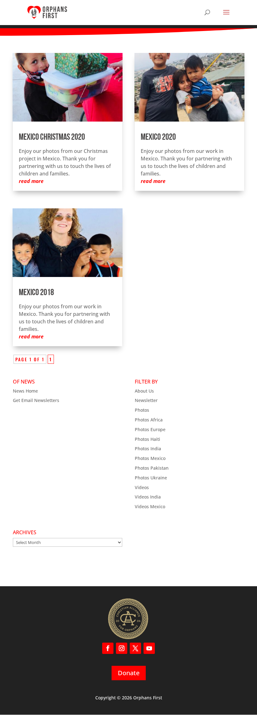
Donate (128, 673)
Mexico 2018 (36, 293)
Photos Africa (149, 420)
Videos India (148, 497)
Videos (142, 487)
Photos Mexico (150, 458)
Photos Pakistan (152, 468)
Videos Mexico (150, 506)
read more (31, 181)
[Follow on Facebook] (107, 648)
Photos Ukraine (151, 478)
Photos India (148, 448)
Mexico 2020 (158, 137)
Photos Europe (150, 429)
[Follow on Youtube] (149, 648)
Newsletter (146, 400)
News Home (25, 391)
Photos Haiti (147, 439)
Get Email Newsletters (36, 400)
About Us (144, 391)
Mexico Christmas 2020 (52, 137)
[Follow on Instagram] (121, 648)
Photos (142, 410)
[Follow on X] (135, 648)
